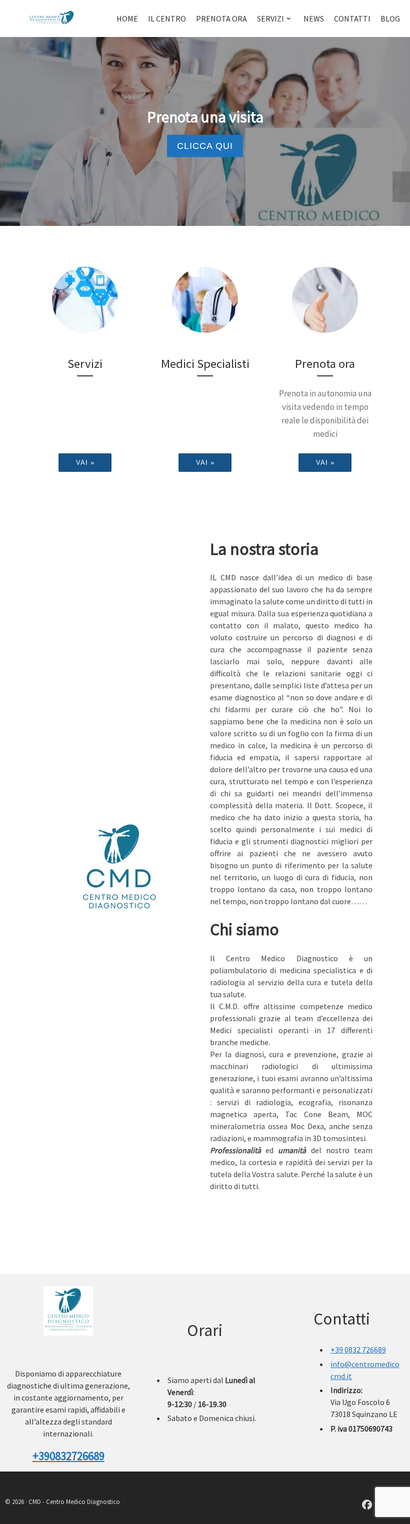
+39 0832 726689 (358, 1350)
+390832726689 (68, 1456)
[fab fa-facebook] (367, 1506)
